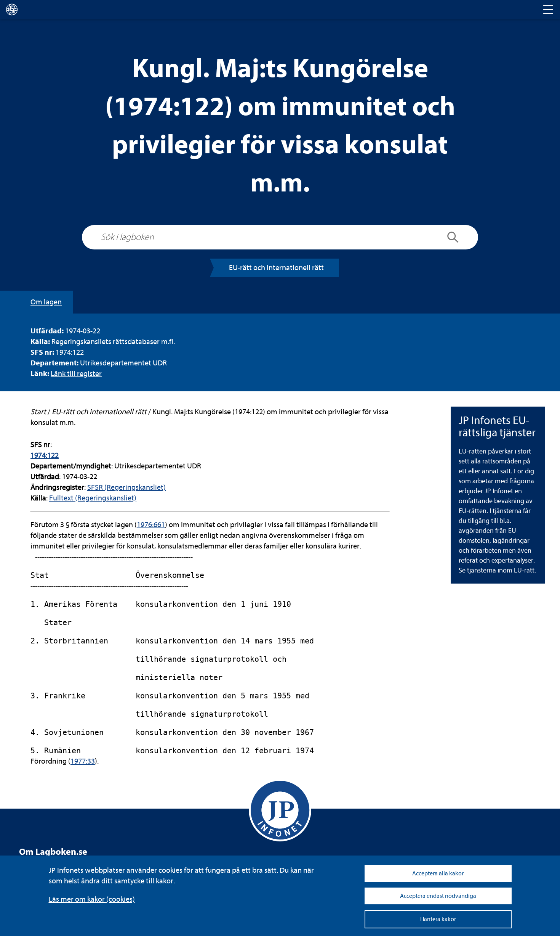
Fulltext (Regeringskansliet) (92, 498)
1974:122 (44, 455)
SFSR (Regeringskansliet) (126, 487)
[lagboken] (12, 9)
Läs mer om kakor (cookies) (92, 899)
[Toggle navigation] (548, 9)
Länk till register (76, 373)
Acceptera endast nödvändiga (438, 896)
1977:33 (82, 761)
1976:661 (151, 524)
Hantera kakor (438, 919)
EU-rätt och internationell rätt (276, 267)
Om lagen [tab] (46, 302)
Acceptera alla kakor (438, 873)
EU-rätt (524, 570)
